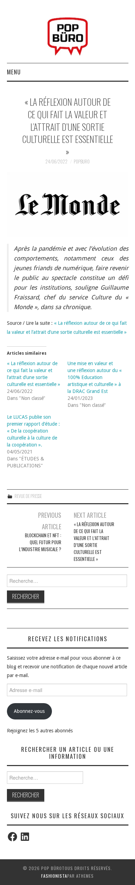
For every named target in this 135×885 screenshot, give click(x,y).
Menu (14, 71)
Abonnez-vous (29, 711)
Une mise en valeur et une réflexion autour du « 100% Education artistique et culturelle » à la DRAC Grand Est (95, 377)
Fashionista (54, 875)
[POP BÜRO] (68, 34)
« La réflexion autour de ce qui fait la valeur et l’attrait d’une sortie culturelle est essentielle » (94, 541)
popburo (82, 161)
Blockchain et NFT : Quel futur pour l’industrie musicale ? (40, 542)
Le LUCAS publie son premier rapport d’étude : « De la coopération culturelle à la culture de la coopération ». (33, 431)
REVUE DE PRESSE (28, 496)
